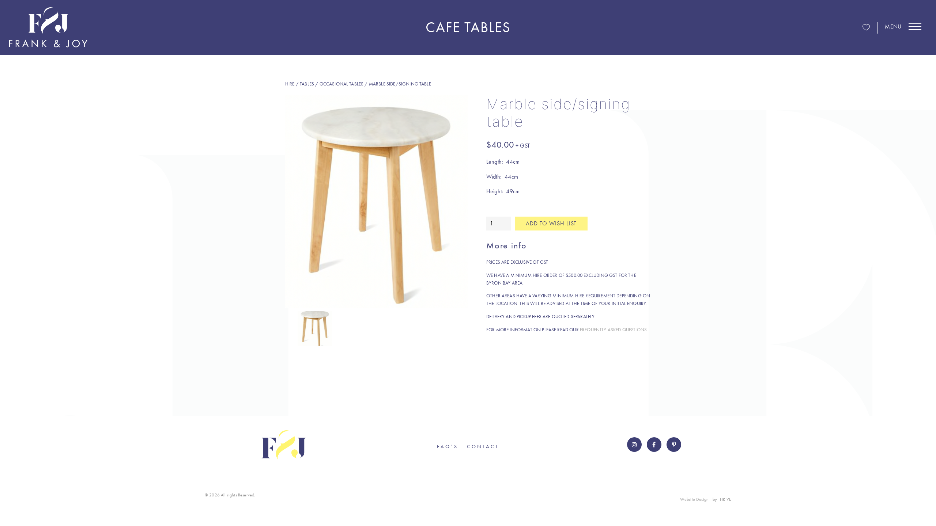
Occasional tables (342, 84)
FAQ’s (447, 446)
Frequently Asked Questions (613, 330)
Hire (290, 84)
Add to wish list (551, 223)
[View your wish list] (866, 28)
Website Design (694, 499)
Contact (483, 446)
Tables (307, 84)
